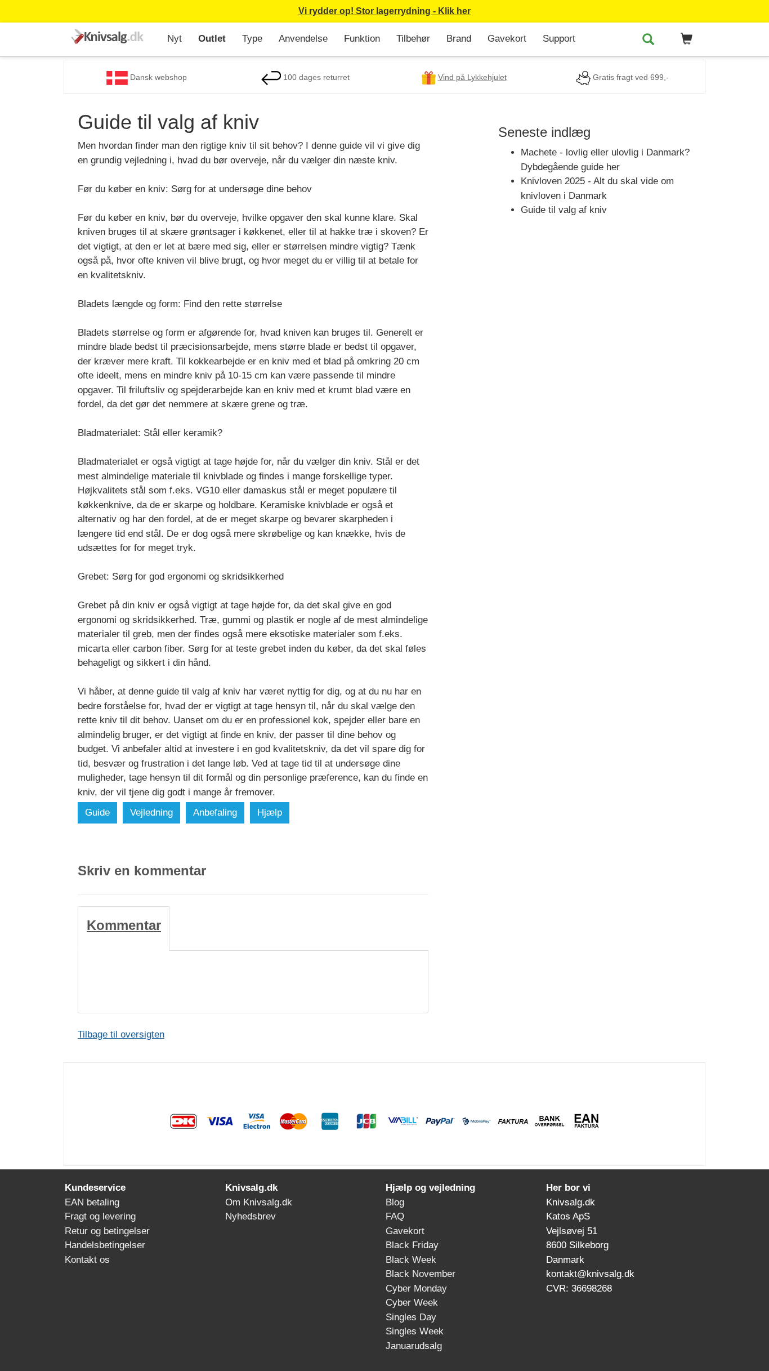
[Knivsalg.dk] (111, 37)
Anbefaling (215, 812)
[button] (684, 39)
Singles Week (415, 1331)
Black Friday (412, 1245)
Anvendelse (303, 38)
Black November (420, 1273)
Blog (395, 1202)
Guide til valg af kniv (564, 209)
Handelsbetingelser (105, 1245)
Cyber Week (412, 1302)
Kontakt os (87, 1259)
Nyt (174, 38)
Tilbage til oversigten (121, 1034)
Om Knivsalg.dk (258, 1202)
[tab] (123, 928)
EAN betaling (92, 1202)
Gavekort (507, 38)
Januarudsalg (414, 1346)
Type (252, 38)
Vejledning (151, 812)
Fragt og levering (100, 1216)
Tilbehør (413, 38)
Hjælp (269, 812)
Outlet (212, 38)
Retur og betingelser (107, 1231)
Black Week (411, 1259)
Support (559, 38)
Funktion (362, 38)
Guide (97, 812)
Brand (458, 38)
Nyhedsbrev (250, 1216)
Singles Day (411, 1317)
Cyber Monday (416, 1288)
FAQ (395, 1216)
